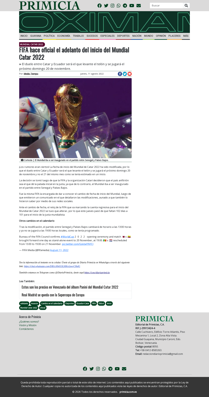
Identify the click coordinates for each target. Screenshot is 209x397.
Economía (63, 35)
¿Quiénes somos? (29, 321)
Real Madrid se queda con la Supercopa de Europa (53, 294)
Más (185, 35)
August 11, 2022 (59, 250)
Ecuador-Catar (83, 303)
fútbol (101, 303)
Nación (136, 35)
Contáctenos (26, 329)
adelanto (24, 303)
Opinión (161, 35)
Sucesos (92, 35)
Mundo (148, 35)
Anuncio (34, 303)
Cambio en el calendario (51, 303)
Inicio (24, 35)
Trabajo (78, 35)
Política (49, 35)
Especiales (108, 35)
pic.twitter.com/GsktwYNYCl (77, 244)
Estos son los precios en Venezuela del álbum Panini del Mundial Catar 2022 (70, 287)
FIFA (94, 303)
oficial (42, 307)
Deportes (123, 35)
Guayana (35, 35)
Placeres (174, 35)
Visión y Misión (27, 325)
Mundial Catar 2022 (28, 307)
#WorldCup (67, 236)
